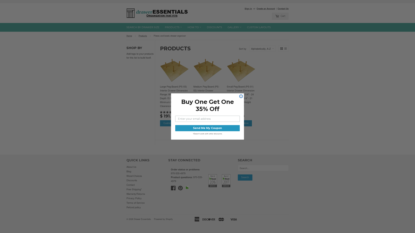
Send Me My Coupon (207, 128)
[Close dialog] (241, 96)
